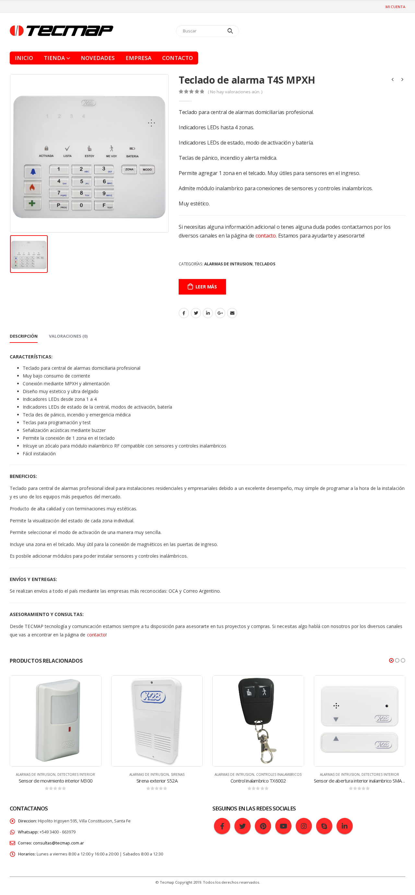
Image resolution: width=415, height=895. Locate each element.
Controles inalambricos (279, 774)
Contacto (177, 58)
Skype (324, 826)
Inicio (24, 58)
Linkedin (345, 826)
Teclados (265, 264)
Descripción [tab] (24, 336)
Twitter (242, 826)
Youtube (283, 826)
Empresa (138, 58)
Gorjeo (196, 313)
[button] (391, 660)
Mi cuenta (395, 6)
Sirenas (177, 774)
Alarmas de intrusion (228, 264)
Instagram (304, 826)
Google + (220, 313)
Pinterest (263, 826)
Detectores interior (76, 774)
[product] (55, 721)
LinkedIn (208, 313)
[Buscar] (230, 30)
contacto (265, 235)
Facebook (184, 313)
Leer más (206, 287)
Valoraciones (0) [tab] (68, 336)
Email (232, 313)
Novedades (98, 58)
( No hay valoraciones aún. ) (235, 92)
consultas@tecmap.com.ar (58, 843)
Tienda (54, 58)
